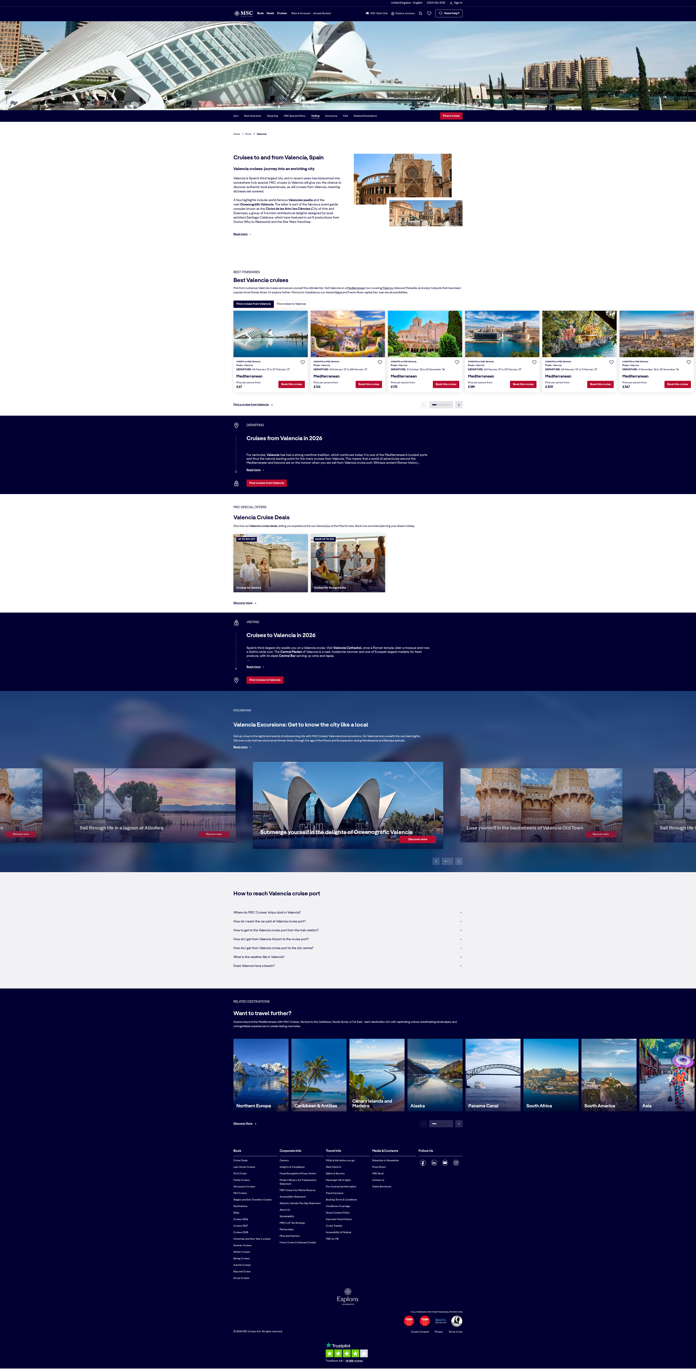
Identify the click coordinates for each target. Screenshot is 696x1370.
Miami (338, 292)
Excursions (331, 116)
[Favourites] (429, 13)
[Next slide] (459, 861)
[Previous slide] (436, 861)
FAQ (345, 116)
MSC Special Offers (294, 116)
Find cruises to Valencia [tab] (291, 304)
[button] (303, 362)
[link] (20, 834)
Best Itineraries (252, 116)
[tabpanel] (348, 362)
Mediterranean (356, 288)
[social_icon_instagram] (456, 1162)
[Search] (420, 13)
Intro (236, 116)
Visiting (315, 116)
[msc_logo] (243, 13)
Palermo (388, 288)
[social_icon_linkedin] (434, 1162)
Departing (272, 116)
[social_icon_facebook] (423, 1162)
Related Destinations (365, 116)
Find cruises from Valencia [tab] (253, 304)
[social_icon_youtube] (445, 1162)
